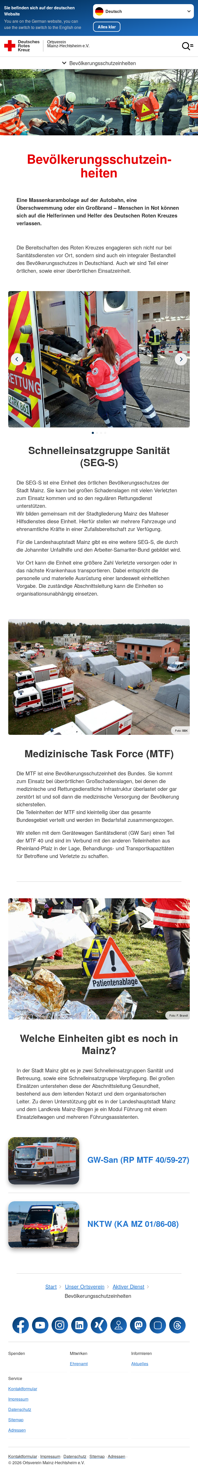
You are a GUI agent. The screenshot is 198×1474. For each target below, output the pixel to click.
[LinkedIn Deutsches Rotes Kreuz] (79, 1325)
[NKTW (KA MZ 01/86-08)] (43, 1225)
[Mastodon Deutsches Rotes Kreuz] (138, 1325)
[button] (93, 433)
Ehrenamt (79, 1364)
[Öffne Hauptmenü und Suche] (188, 46)
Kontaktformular (22, 1389)
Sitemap (15, 1420)
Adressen (17, 1430)
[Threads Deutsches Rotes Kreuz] (177, 1325)
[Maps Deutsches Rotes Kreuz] (118, 1325)
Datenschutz (19, 1409)
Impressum (18, 1399)
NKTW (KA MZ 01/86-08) (133, 1223)
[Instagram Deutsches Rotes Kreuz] (60, 1325)
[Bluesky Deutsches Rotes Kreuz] (158, 1325)
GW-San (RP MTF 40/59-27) (138, 1159)
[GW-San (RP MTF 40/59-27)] (43, 1160)
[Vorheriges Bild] (181, 359)
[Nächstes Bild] (17, 359)
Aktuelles (139, 1364)
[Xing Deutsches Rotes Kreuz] (99, 1325)
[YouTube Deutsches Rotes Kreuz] (40, 1325)
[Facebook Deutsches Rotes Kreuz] (20, 1325)
